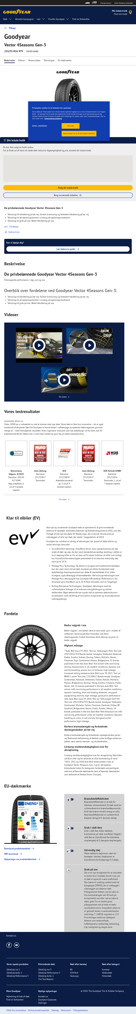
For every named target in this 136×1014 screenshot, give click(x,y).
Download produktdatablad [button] (17, 848)
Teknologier (49, 60)
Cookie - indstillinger (39, 126)
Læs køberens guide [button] (66, 249)
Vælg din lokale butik (68, 187)
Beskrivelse (9, 60)
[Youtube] (16, 945)
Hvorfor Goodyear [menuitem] (56, 19)
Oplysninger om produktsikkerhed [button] (20, 859)
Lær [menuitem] (38, 19)
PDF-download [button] (11, 854)
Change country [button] (105, 3)
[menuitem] (87, 2)
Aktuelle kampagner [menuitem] (24, 19)
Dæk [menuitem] (5, 19)
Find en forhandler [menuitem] (81, 19)
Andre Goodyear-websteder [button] (123, 3)
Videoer (21, 60)
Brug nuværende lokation (66, 195)
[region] (69, 121)
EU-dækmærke (64, 60)
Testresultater (34, 60)
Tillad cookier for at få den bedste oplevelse (79, 133)
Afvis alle (70, 126)
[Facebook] (9, 945)
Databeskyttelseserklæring (53, 119)
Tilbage (12, 28)
